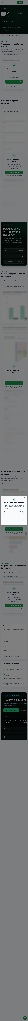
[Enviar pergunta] (23, 512)
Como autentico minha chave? (11, 516)
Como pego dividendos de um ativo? (12, 522)
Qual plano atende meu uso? (10, 519)
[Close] (24, 497)
